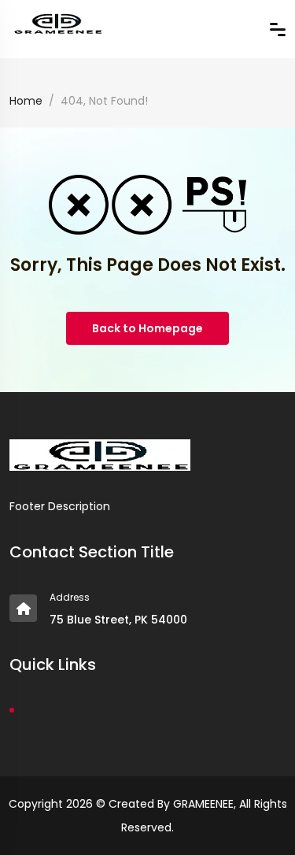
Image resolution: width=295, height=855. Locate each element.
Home (25, 101)
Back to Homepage (147, 328)
